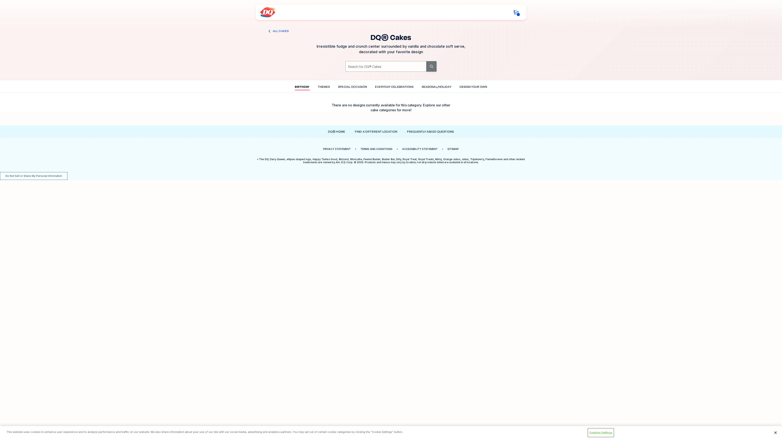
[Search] (431, 66)
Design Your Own (473, 87)
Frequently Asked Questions (430, 132)
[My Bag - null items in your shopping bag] (516, 12)
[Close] (775, 432)
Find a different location (376, 132)
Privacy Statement (337, 149)
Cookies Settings (600, 432)
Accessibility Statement (420, 149)
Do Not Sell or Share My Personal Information (33, 175)
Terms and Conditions (376, 149)
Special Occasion (352, 87)
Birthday (302, 87)
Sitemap (453, 149)
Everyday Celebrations (394, 87)
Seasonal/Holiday (436, 87)
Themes (324, 87)
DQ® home (336, 132)
